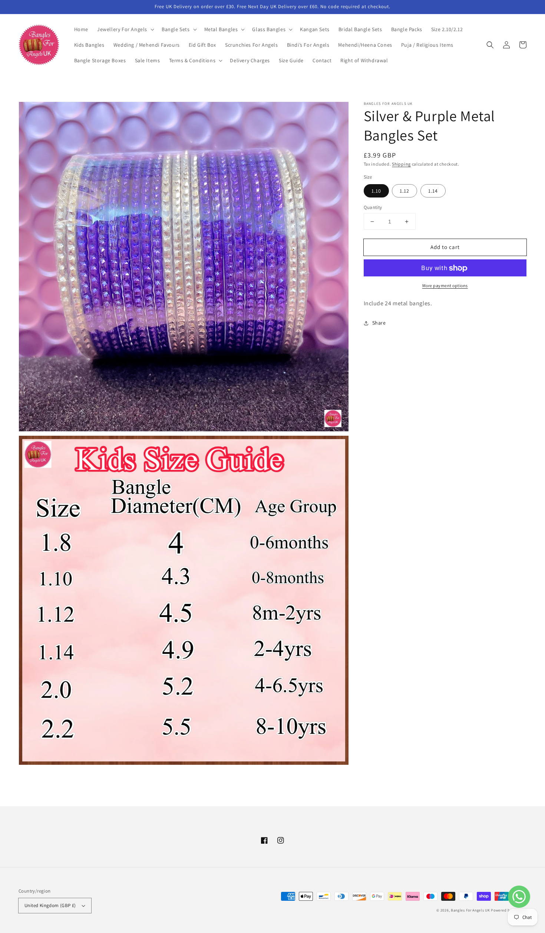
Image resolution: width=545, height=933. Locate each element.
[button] (125, 29)
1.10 (376, 190)
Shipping (401, 164)
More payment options (445, 286)
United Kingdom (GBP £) (50, 905)
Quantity (373, 207)
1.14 (433, 190)
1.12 (404, 190)
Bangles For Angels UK (471, 910)
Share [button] (379, 323)
